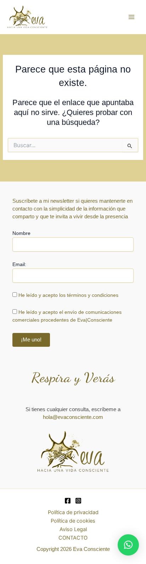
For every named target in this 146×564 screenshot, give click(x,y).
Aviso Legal (73, 529)
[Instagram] (78, 500)
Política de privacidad (73, 512)
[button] (128, 545)
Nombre (21, 233)
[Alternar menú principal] (131, 17)
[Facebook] (67, 500)
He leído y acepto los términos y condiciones (68, 295)
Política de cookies (73, 521)
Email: (19, 264)
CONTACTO (73, 538)
